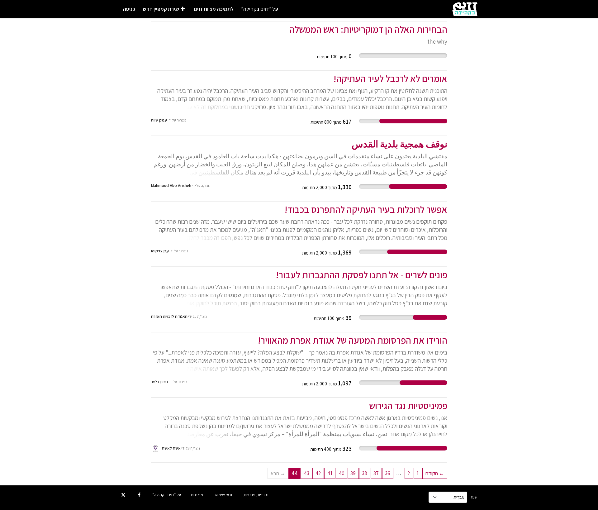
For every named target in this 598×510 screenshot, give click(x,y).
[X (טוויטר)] (123, 495)
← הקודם (434, 473)
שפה (473, 497)
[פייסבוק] (139, 495)
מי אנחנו (198, 495)
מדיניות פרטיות (256, 495)
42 (318, 473)
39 (353, 473)
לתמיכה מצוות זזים (214, 9)
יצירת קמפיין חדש (161, 9)
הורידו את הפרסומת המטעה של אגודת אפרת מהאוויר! (352, 340)
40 (341, 473)
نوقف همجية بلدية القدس (399, 144)
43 (306, 473)
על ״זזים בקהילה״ (259, 9)
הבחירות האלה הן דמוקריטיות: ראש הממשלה (368, 29)
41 (330, 473)
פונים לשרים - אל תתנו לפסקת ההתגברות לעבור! (361, 275)
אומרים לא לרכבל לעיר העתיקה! (390, 78)
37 (376, 473)
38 (364, 473)
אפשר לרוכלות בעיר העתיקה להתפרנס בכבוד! (365, 209)
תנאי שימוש (224, 495)
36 (387, 473)
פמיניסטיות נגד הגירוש (408, 405)
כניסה (129, 9)
